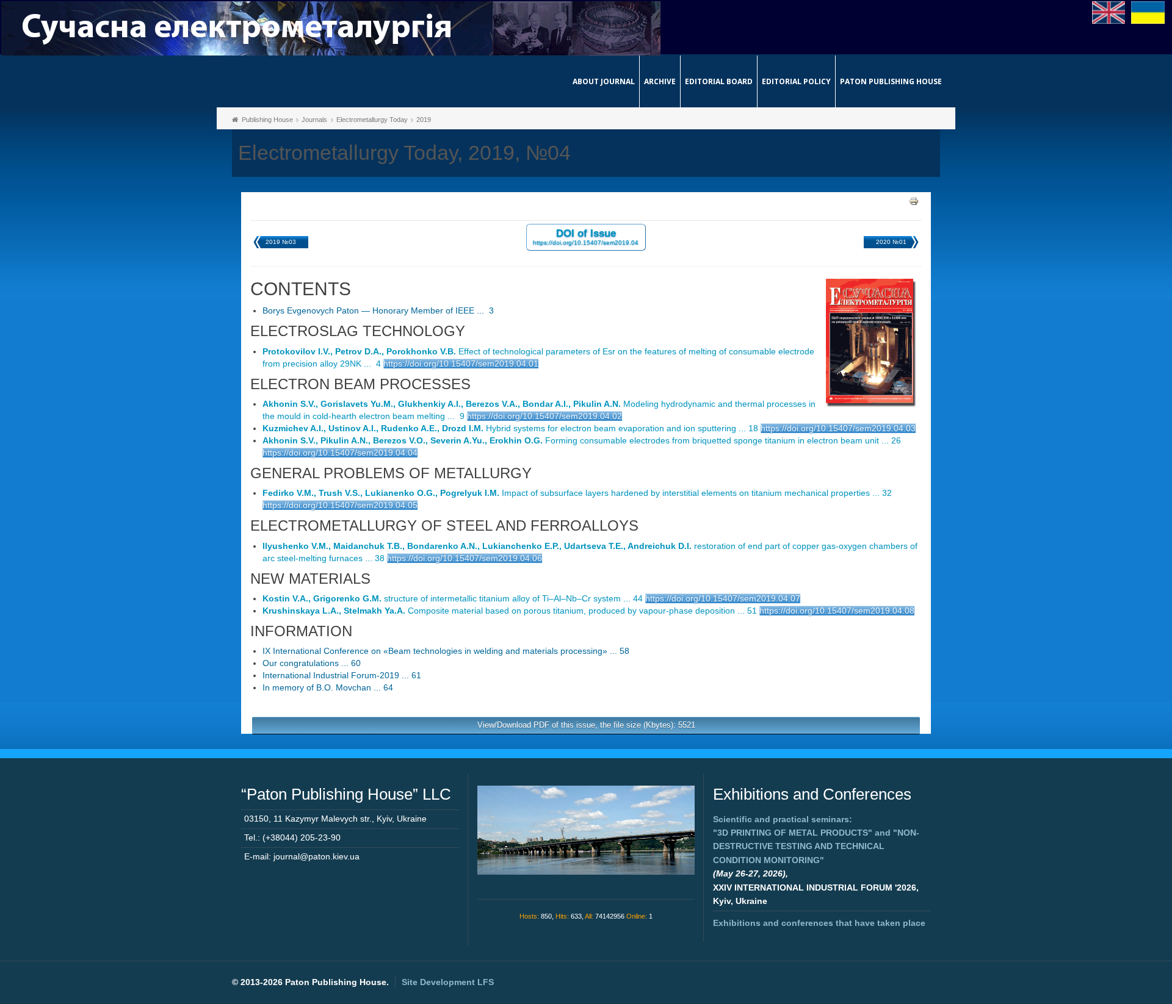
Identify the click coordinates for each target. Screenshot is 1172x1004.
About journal (604, 81)
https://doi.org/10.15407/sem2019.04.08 (836, 610)
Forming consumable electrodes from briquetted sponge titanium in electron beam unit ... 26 (581, 440)
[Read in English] (1109, 11)
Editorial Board (719, 81)
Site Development (448, 982)
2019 (423, 119)
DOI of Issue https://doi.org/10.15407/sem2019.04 (585, 236)
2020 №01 (891, 241)
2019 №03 (281, 241)
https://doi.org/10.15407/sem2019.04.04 (340, 452)
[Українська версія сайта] (1148, 11)
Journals (314, 119)
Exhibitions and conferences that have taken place (819, 923)
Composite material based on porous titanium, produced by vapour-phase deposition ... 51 (509, 610)
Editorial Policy (796, 81)
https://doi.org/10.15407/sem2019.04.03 (838, 428)
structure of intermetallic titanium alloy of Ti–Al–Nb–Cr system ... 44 (452, 598)
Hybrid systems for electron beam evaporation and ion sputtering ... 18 (510, 428)
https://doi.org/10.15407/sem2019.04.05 (340, 505)
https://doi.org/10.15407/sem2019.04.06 (464, 558)
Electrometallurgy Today (372, 119)
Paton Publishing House (891, 81)
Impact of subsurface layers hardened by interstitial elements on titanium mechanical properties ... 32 (577, 493)
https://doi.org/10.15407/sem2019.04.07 (722, 598)
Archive (660, 81)
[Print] (914, 201)
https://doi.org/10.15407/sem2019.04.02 (544, 416)
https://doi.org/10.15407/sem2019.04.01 (460, 363)
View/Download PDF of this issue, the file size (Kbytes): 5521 (586, 725)
